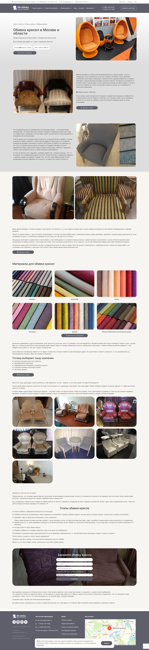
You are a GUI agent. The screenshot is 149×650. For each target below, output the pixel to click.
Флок (117, 299)
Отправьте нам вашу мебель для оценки (70, 572)
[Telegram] (18, 622)
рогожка (32, 332)
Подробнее (40, 645)
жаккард (74, 299)
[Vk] (14, 622)
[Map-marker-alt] (26, 622)
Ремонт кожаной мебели (70, 627)
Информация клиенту (81, 1)
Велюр (74, 332)
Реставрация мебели (69, 630)
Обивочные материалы (69, 634)
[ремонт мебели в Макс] (22, 622)
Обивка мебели (65, 8)
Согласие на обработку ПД (21, 626)
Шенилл (32, 299)
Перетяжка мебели (51, 8)
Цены (75, 8)
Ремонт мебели (37, 8)
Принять (106, 643)
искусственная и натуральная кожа (116, 332)
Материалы (89, 8)
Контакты (82, 8)
